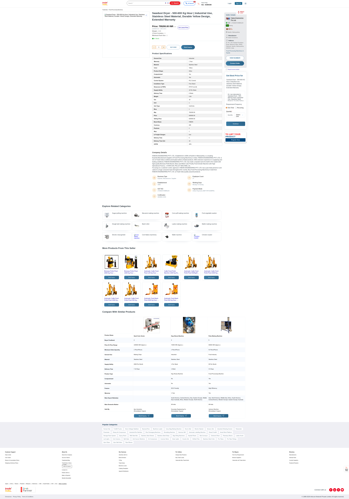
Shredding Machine (169, 432)
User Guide (8, 457)
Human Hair (106, 429)
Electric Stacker (199, 429)
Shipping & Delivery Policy (11, 463)
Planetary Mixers (228, 435)
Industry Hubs (292, 457)
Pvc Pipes (221, 439)
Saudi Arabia (46, 483)
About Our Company (67, 455)
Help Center (8, 455)
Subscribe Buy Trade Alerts (182, 460)
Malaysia (28, 483)
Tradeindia (105, 9)
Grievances (8, 496)
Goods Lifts (185, 439)
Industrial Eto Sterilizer (135, 432)
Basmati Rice (146, 429)
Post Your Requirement (238, 455)
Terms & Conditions (27, 496)
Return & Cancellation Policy (12, 460)
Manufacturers (292, 455)
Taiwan (16, 483)
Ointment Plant (215, 435)
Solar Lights (175, 439)
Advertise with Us (123, 455)
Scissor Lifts (210, 429)
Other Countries (63, 483)
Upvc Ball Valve (117, 442)
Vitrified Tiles (196, 439)
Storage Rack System (109, 435)
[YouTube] (342, 489)
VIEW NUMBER (235, 58)
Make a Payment (66, 475)
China (11, 483)
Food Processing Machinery (116, 9)
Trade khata (122, 463)
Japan (6, 483)
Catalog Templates (123, 468)
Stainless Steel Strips (163, 435)
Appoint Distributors (124, 471)
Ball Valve (126, 439)
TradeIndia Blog (66, 460)
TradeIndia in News (67, 463)
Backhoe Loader (158, 429)
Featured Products (293, 463)
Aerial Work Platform (226, 432)
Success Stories (66, 457)
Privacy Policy (17, 496)
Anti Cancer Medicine (139, 439)
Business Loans (123, 465)
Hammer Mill (182, 432)
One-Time (231, 108)
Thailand (22, 483)
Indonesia (34, 483)
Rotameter (239, 429)
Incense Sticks (165, 439)
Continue (236, 124)
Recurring (240, 108)
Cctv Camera (116, 439)
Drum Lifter (188, 429)
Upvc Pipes (106, 442)
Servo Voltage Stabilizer (132, 429)
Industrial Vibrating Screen (224, 429)
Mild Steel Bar (134, 435)
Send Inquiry (188, 47)
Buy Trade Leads (180, 457)
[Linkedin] (334, 489)
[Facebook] (330, 489)
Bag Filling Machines (179, 435)
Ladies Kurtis (239, 435)
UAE (40, 483)
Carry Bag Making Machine (173, 429)
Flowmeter (106, 432)
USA (52, 483)
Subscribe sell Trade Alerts (239, 460)
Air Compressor (152, 439)
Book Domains (122, 457)
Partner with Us (65, 472)
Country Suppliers (293, 460)
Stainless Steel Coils (209, 439)
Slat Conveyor (204, 435)
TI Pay (120, 460)
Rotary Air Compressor (119, 432)
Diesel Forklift (213, 432)
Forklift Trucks (118, 429)
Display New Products (181, 455)
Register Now (235, 140)
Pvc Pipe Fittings (231, 439)
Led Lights (106, 439)
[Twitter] (338, 489)
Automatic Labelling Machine (197, 432)
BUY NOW (173, 47)
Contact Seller (235, 63)
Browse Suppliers (236, 457)
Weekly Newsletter (66, 478)
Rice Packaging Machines (153, 432)
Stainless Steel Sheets (147, 435)
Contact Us (64, 470)
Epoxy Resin (122, 435)
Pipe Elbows (128, 442)
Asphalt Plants (192, 435)
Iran (56, 483)
